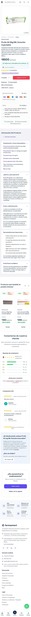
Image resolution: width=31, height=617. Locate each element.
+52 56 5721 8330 (9, 556)
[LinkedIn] (11, 547)
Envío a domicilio (6, 583)
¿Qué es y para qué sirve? (11, 174)
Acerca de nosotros (7, 573)
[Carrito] (24, 2)
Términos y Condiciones (8, 597)
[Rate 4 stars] (11, 357)
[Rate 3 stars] (9, 357)
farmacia (3, 37)
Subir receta (15, 486)
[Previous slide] (25, 285)
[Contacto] (20, 2)
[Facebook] (3, 547)
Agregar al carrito (21, 77)
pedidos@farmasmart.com (11, 561)
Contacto (4, 578)
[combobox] (10, 77)
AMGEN (11, 87)
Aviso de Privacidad (7, 595)
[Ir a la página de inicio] (2, 2)
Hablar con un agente (15, 491)
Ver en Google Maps (8, 544)
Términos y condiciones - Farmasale (11, 599)
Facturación (5, 604)
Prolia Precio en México (10, 263)
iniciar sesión (10, 381)
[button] (10, 2)
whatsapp (16, 449)
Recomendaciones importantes (13, 232)
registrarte (18, 381)
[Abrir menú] (28, 2)
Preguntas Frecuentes (8, 575)
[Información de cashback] (27, 63)
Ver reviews (8, 459)
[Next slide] (28, 285)
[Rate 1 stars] (5, 357)
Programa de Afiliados (8, 585)
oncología (11, 37)
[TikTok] (15, 547)
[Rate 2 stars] (7, 357)
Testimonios (5, 580)
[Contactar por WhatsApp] (26, 606)
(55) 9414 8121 (7, 558)
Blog (3, 587)
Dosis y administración (10, 206)
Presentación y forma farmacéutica (14, 143)
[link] (17, 37)
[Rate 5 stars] (13, 357)
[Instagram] (7, 547)
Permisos (4, 602)
